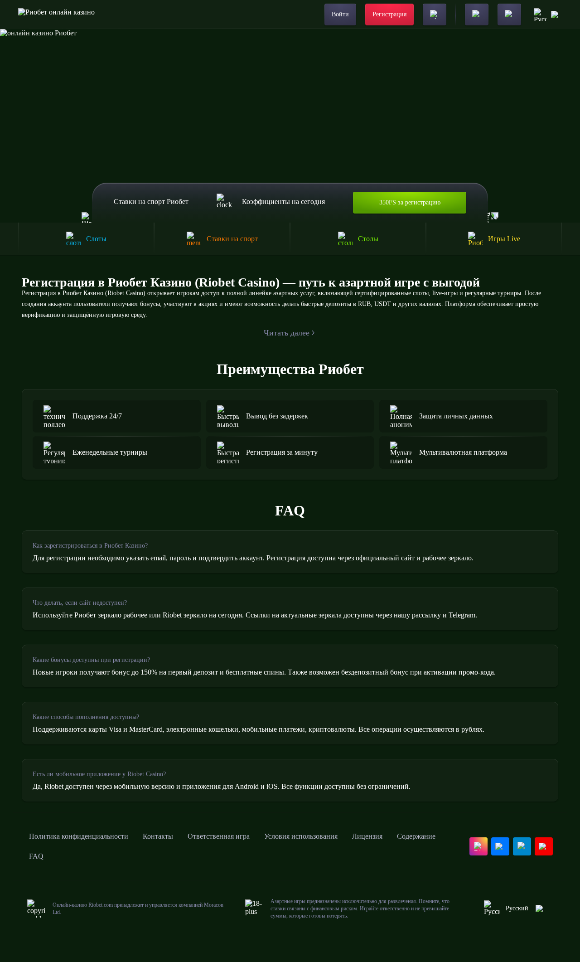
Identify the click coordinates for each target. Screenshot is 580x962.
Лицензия (367, 836)
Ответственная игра (219, 836)
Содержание (416, 836)
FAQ (36, 856)
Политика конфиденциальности (78, 836)
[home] (56, 14)
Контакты (158, 836)
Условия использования (301, 836)
